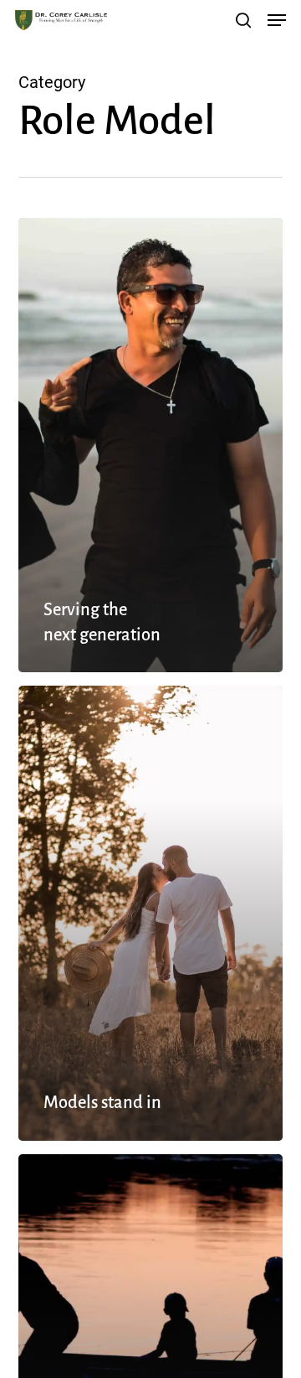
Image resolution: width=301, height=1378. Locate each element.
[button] (277, 20)
